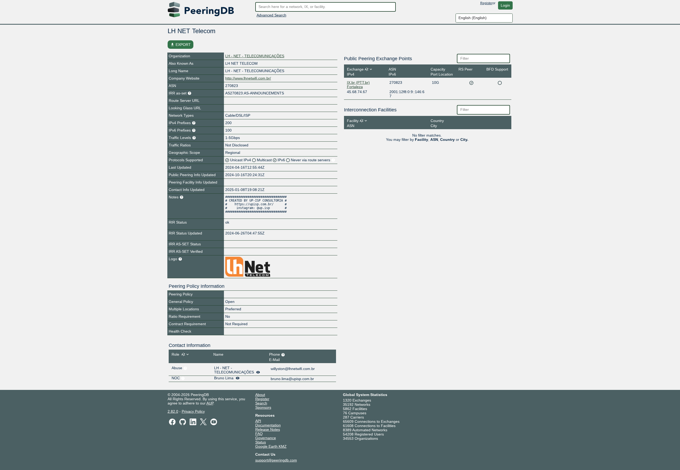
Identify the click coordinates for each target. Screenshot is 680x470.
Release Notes (267, 429)
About (260, 395)
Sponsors (263, 407)
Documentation (268, 425)
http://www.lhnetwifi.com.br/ (248, 78)
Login (505, 5)
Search (261, 403)
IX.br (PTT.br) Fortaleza (358, 84)
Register (486, 3)
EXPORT (180, 44)
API (258, 421)
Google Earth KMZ (271, 446)
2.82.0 (173, 411)
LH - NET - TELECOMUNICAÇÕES (254, 56)
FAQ (259, 434)
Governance (265, 438)
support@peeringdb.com (276, 460)
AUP (209, 403)
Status (260, 442)
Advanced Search (271, 15)
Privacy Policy (193, 411)
